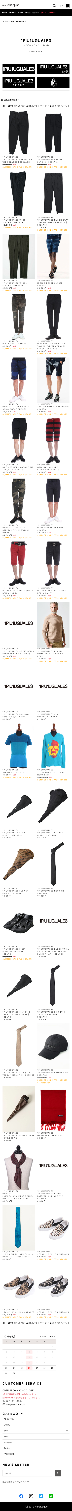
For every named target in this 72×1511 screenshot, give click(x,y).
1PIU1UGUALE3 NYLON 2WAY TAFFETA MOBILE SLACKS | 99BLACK (53, 222)
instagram (8, 1442)
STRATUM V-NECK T (13, 772)
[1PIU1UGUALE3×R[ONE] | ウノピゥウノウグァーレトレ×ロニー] (53, 68)
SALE (43, 12)
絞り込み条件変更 (9, 100)
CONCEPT (35, 51)
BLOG (27, 12)
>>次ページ (61, 105)
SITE (6, 1430)
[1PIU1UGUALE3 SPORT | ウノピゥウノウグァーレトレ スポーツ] (19, 82)
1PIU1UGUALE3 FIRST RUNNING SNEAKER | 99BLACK (14, 951)
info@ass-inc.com (15, 1404)
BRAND (12, 12)
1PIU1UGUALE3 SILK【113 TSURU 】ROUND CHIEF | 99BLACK (16, 1014)
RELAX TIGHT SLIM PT (14, 344)
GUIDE (35, 12)
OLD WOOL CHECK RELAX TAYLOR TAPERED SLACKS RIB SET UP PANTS (51, 346)
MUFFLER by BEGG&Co (49, 1135)
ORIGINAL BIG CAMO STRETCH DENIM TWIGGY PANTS (16, 530)
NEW (4, 12)
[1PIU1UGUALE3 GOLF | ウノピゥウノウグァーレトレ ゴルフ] (53, 82)
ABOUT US (9, 1419)
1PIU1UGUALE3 (36, 40)
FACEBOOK (9, 1454)
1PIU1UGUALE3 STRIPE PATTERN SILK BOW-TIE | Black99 (51, 1196)
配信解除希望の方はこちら (15, 1482)
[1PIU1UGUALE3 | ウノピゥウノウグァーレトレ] (19, 68)
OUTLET (52, 12)
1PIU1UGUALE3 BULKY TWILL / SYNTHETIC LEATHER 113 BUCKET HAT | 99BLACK (53, 951)
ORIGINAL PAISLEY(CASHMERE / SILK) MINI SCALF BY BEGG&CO (18, 1196)
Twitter (7, 1448)
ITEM (20, 12)
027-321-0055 (13, 1400)
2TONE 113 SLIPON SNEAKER (53, 1254)
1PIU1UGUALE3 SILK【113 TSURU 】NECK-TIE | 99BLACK (51, 1014)
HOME (6, 21)
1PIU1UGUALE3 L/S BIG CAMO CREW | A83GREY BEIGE (50, 653)
